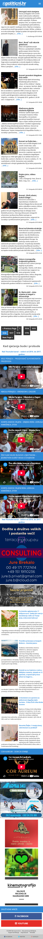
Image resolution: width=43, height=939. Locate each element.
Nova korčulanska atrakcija (30, 228)
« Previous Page (9, 328)
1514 (27, 328)
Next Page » (7, 337)
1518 (18, 333)
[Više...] (19, 34)
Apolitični (14, 4)
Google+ (35, 936)
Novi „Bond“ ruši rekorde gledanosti (29, 43)
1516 (4, 333)
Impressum (24, 932)
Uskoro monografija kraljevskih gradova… (28, 260)
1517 (11, 333)
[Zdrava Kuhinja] (21, 862)
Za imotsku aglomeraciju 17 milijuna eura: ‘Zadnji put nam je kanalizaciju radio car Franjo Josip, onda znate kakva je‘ (31, 614)
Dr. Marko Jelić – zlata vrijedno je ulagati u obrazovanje (27, 294)
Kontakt (32, 932)
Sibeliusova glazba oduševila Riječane (26, 109)
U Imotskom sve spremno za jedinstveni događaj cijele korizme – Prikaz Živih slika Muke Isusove (31, 701)
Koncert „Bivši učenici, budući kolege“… (28, 196)
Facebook (22, 916)
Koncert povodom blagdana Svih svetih (30, 76)
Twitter (22, 936)
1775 (27, 333)
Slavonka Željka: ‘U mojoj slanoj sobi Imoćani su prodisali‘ (30, 727)
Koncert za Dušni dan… (28, 141)
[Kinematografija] (21, 891)
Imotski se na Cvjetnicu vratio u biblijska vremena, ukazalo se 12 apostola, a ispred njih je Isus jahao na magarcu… (30, 673)
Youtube (23, 923)
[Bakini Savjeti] (21, 833)
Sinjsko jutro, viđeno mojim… (27, 175)
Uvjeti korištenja (13, 932)
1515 (34, 328)
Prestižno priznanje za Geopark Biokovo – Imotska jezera (30, 642)
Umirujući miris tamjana (29, 11)
